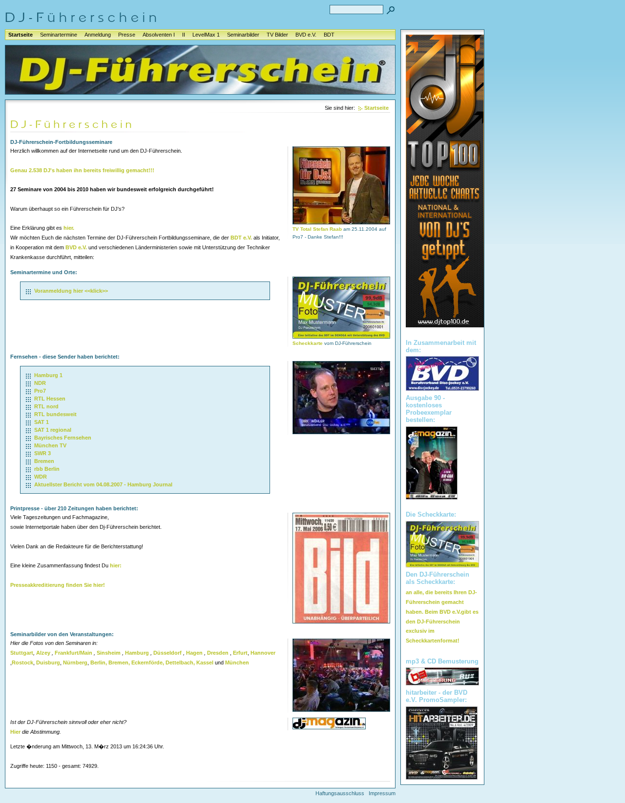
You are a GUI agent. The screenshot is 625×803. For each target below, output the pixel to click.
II (183, 35)
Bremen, (119, 662)
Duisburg (48, 662)
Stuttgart (21, 653)
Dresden (218, 653)
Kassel (204, 662)
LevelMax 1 (206, 35)
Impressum (382, 793)
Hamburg (137, 653)
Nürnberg (75, 662)
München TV (50, 445)
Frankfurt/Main (73, 653)
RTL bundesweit (55, 414)
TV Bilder (277, 35)
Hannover (262, 653)
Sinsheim (109, 653)
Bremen (44, 461)
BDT (329, 35)
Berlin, (98, 662)
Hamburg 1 (48, 375)
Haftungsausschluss (339, 793)
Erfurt (240, 653)
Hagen (194, 653)
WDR (40, 477)
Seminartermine (58, 35)
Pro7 (40, 391)
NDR (40, 383)
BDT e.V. (241, 238)
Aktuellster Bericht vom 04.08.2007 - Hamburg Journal (103, 484)
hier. (68, 228)
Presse (126, 35)
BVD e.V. (305, 35)
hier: (116, 565)
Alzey (43, 653)
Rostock (22, 662)
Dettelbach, (180, 662)
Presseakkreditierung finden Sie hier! (57, 585)
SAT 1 (41, 422)
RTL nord (46, 406)
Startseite (20, 35)
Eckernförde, (147, 662)
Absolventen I (159, 35)
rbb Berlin (47, 469)
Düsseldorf (167, 653)
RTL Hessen (49, 399)
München (237, 662)
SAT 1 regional (52, 430)
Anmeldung (97, 35)
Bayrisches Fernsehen (62, 438)
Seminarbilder (243, 35)
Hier (15, 732)
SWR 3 (42, 453)
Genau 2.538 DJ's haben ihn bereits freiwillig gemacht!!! (82, 170)
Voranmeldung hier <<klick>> (71, 291)
